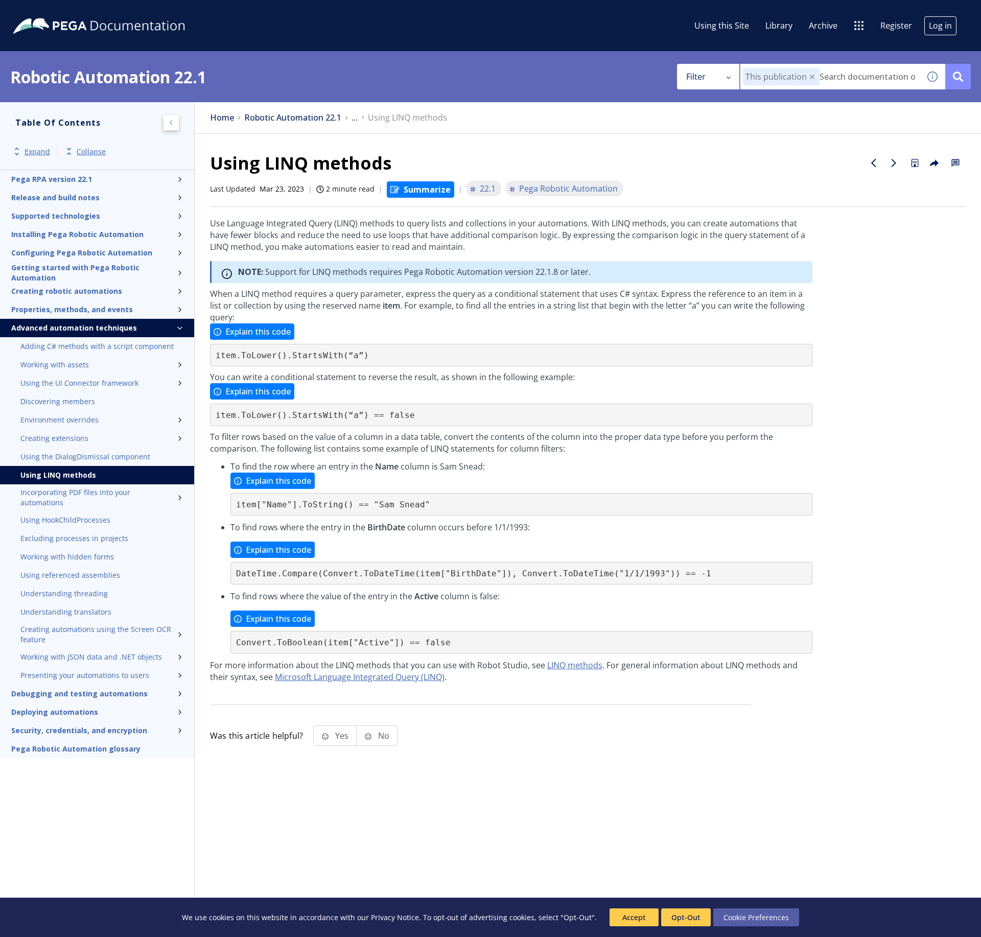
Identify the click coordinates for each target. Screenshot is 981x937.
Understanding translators (65, 612)
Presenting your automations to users (84, 675)
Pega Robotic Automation (568, 188)
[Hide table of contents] (171, 122)
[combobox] (830, 76)
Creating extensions (54, 438)
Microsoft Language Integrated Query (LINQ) (360, 677)
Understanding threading (64, 593)
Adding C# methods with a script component (97, 346)
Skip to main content (45, 11)
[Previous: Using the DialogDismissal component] (873, 163)
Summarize (427, 189)
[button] (812, 77)
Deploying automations (54, 712)
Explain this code (258, 331)
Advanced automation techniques (74, 328)
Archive (823, 25)
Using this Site (721, 25)
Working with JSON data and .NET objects (91, 657)
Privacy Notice (395, 917)
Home (222, 117)
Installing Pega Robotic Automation (77, 234)
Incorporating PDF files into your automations (75, 497)
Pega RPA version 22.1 (51, 179)
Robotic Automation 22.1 (292, 117)
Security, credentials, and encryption (79, 730)
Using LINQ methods (58, 475)
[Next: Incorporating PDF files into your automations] (894, 163)
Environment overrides (59, 420)
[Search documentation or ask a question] (958, 76)
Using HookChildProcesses (65, 520)
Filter (696, 76)
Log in (940, 25)
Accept (634, 917)
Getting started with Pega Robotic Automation (75, 273)
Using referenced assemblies (70, 575)
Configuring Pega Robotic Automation (81, 252)
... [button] (355, 117)
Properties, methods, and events (72, 309)
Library (778, 25)
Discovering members (57, 401)
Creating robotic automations (66, 291)
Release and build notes (55, 197)
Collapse (91, 151)
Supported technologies (55, 216)
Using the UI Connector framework (79, 383)
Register (896, 25)
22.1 (488, 188)
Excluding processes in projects (74, 538)
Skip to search (124, 11)
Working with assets (54, 364)
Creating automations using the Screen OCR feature (95, 634)
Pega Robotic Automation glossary (76, 749)
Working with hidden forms (67, 556)
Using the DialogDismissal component (85, 456)
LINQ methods (574, 665)
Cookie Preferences (756, 917)
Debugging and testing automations (79, 693)
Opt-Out (685, 917)
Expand (37, 151)
